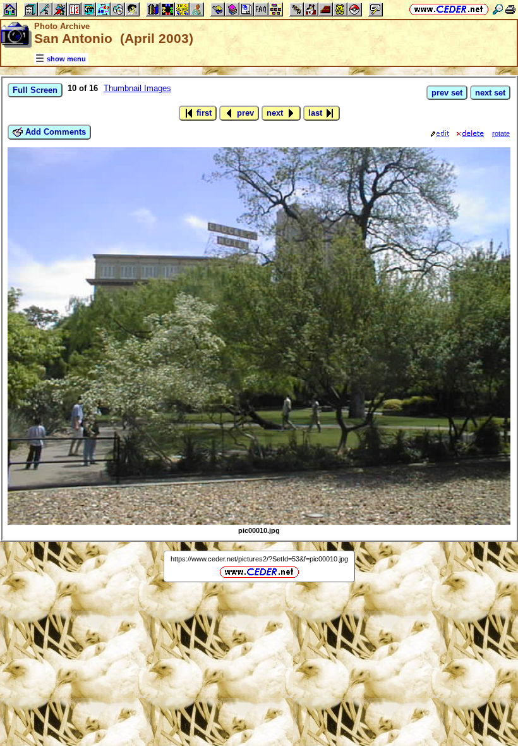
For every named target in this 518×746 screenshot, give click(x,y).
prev (244, 113)
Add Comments (54, 132)
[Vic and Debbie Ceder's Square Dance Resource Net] (448, 9)
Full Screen (35, 90)
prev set (446, 92)
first (203, 113)
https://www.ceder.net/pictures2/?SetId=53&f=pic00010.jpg (259, 559)
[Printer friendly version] (510, 9)
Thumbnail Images (137, 88)
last (316, 113)
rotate (501, 133)
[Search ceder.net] (498, 9)
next (276, 113)
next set (490, 92)
